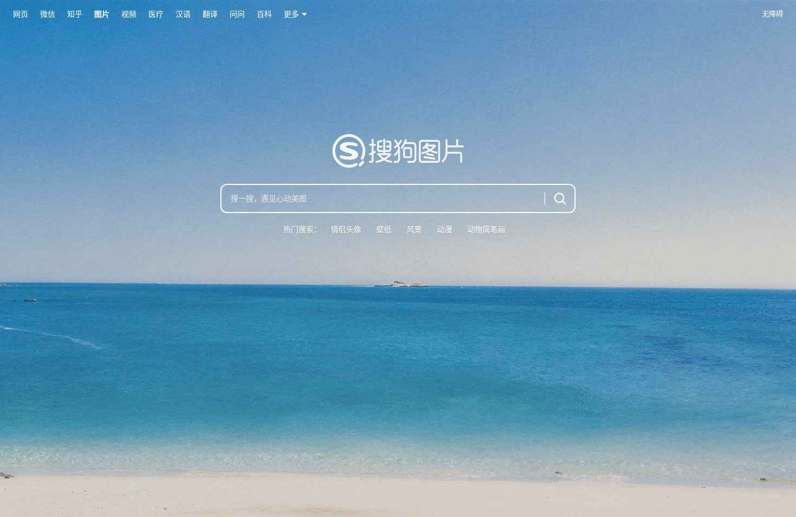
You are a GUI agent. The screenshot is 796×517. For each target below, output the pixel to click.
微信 (47, 14)
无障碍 (772, 14)
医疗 (156, 14)
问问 (237, 14)
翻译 (210, 14)
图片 (101, 14)
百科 (264, 14)
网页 (20, 14)
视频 (128, 14)
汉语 (183, 14)
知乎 (74, 14)
